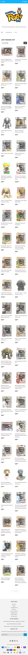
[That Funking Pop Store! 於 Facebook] (12, 641)
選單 (4, 1)
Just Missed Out (8, 32)
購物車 (25, 1)
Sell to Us (14, 609)
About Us (14, 604)
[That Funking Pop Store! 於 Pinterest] (15, 641)
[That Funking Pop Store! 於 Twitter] (10, 641)
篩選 (25, 43)
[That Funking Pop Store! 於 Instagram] (17, 641)
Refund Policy (14, 614)
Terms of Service (14, 611)
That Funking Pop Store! (15, 644)
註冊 (25, 634)
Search (14, 605)
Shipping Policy (14, 612)
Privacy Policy (14, 616)
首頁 (2, 32)
